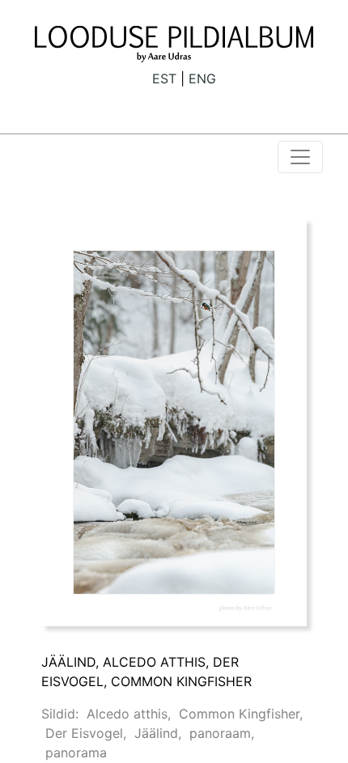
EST (164, 78)
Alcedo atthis (127, 714)
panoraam (220, 733)
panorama (76, 752)
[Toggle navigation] (300, 157)
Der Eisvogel (84, 733)
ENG (202, 78)
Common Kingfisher (239, 714)
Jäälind (156, 733)
